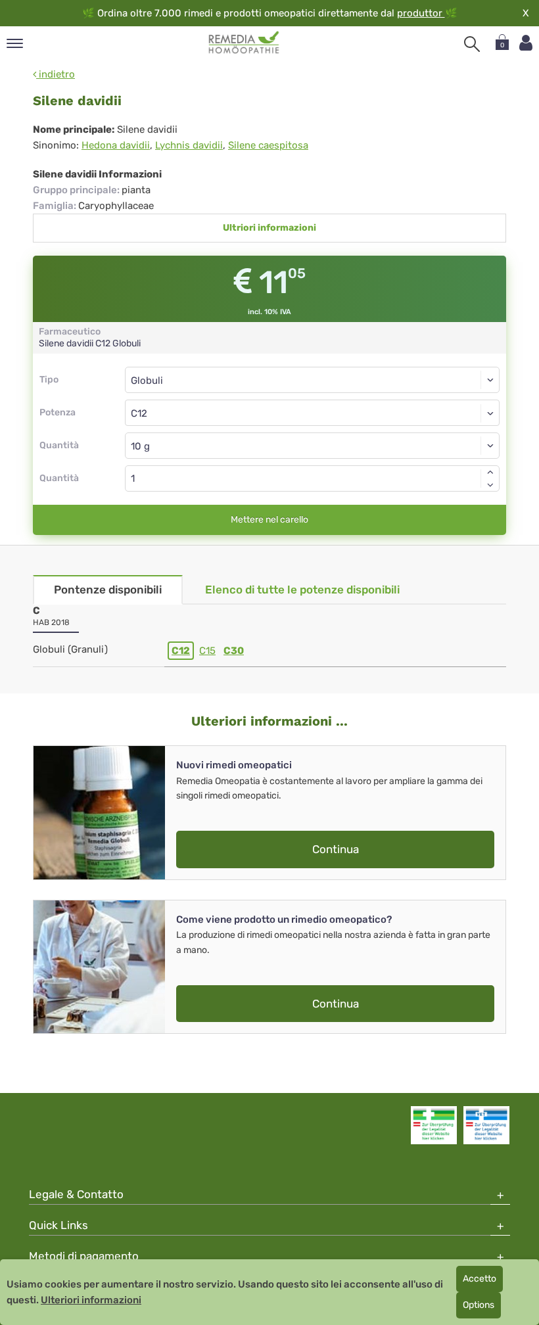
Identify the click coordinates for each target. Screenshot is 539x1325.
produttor (421, 13)
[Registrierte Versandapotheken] (434, 1125)
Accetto (479, 1278)
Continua (335, 849)
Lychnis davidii (189, 145)
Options (478, 1305)
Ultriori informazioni (269, 227)
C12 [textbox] (139, 413)
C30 (233, 651)
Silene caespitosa (268, 145)
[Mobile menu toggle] (15, 44)
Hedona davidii (116, 145)
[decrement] (490, 485)
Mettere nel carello (269, 519)
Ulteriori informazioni (91, 1300)
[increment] (490, 471)
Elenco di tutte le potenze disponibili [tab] (302, 589)
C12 (181, 651)
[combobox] (312, 413)
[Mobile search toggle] (472, 44)
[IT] (244, 43)
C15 (207, 651)
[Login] (525, 43)
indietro (55, 74)
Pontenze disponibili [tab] (108, 589)
